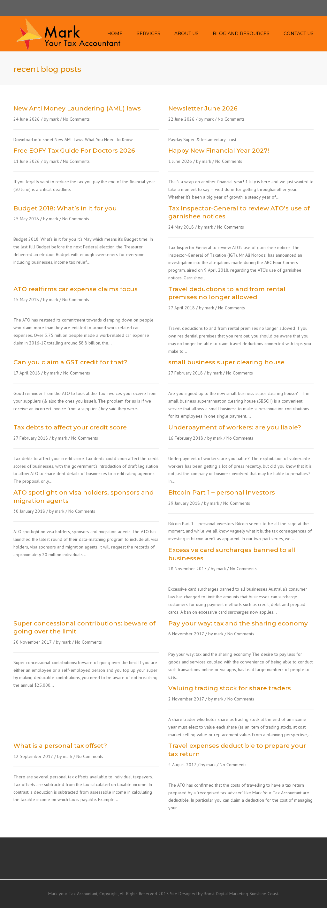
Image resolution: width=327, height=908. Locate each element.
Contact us (299, 33)
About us (186, 33)
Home (115, 33)
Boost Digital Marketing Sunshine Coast (241, 894)
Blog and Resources (241, 33)
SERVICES (148, 33)
